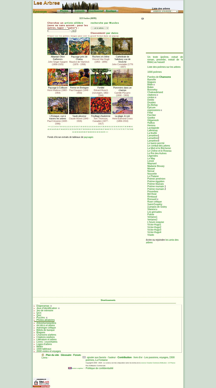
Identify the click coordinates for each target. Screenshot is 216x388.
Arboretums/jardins (46, 323)
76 (123, 129)
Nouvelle (152, 173)
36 (121, 126)
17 (79, 126)
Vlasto (150, 235)
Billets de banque (45, 330)
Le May (151, 158)
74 (119, 129)
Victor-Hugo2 (154, 227)
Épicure (151, 107)
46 (57, 129)
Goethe (151, 118)
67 (103, 129)
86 (84, 132)
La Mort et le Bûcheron (159, 148)
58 (84, 129)
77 (126, 129)
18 (81, 126)
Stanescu (152, 209)
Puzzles (40, 317)
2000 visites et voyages (48, 351)
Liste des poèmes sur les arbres (163, 67)
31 (110, 126)
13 (70, 126)
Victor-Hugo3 (154, 229)
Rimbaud (152, 196)
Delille (150, 100)
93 (100, 132)
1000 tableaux (43, 349)
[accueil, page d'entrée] (43, 355)
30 (108, 126)
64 (97, 129)
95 (104, 132)
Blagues (40, 332)
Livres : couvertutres (46, 342)
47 (59, 129)
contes (151, 97)
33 (114, 126)
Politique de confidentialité (99, 368)
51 (68, 129)
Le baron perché (155, 143)
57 (81, 129)
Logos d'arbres (44, 344)
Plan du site (52, 355)
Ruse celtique (154, 201)
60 (88, 129)
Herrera (151, 125)
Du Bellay (152, 105)
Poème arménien (156, 178)
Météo (39, 346)
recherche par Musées (105, 23)
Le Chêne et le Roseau (159, 151)
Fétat (150, 112)
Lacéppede (153, 128)
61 (90, 129)
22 (90, 126)
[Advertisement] (164, 33)
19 (83, 126)
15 (75, 126)
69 (108, 129)
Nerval (150, 171)
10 (64, 126)
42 (48, 129)
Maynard (151, 163)
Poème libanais (155, 184)
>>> (107, 132)
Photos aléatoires (45, 320)
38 (125, 126)
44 (53, 129)
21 (88, 126)
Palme (150, 214)
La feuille (152, 133)
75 (121, 129)
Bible (150, 84)
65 (99, 129)
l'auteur (112, 357)
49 (64, 129)
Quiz (38, 315)
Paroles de (159, 77)
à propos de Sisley (157, 207)
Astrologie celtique (46, 327)
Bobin (150, 87)
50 (66, 129)
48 (62, 129)
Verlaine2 (152, 219)
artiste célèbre (74, 23)
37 (123, 126)
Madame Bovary (155, 166)
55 (77, 129)
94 (102, 132)
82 (75, 132)
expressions (154, 110)
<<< (49, 126)
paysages (88, 137)
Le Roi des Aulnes (156, 153)
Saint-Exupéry (154, 204)
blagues (151, 82)
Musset (151, 168)
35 (119, 126)
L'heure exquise (155, 222)
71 (112, 129)
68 (106, 129)
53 (73, 129)
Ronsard (152, 199)
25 (97, 126)
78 (128, 129)
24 (94, 126)
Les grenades (154, 212)
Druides (151, 102)
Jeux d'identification (46, 308)
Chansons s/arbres (46, 334)
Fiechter (151, 115)
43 (51, 129)
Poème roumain (155, 186)
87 (86, 132)
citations (152, 95)
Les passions (151, 357)
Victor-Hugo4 (154, 232)
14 (72, 126)
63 (95, 129)
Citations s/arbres (45, 337)
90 (93, 132)
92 (97, 132)
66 (101, 129)
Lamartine (152, 135)
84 (80, 132)
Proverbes (152, 191)
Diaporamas (42, 306)
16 (77, 126)
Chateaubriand (155, 92)
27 (101, 126)
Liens (44, 357)
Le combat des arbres (158, 145)
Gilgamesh (153, 120)
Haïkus (151, 122)
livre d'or (138, 357)
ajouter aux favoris (96, 357)
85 (82, 132)
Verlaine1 (152, 217)
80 (132, 129)
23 (92, 126)
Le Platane (153, 176)
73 (117, 129)
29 (105, 126)
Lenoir (150, 161)
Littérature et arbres (46, 339)
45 (55, 129)
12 (68, 126)
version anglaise (76, 368)
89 (91, 132)
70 (110, 129)
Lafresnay (152, 130)
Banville (151, 79)
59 (86, 129)
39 (127, 126)
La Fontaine (101, 360)
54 (75, 129)
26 (99, 126)
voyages (163, 357)
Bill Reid (151, 194)
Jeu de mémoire (44, 310)
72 (114, 129)
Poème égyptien (155, 181)
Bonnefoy (152, 89)
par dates (112, 33)
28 (103, 126)
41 (132, 126)
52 (70, 129)
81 (73, 132)
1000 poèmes (154, 72)
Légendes (152, 156)
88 (89, 132)
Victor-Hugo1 (154, 224)
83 (78, 132)
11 (66, 126)
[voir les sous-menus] (51, 306)
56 (79, 129)
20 (86, 126)
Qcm (38, 313)
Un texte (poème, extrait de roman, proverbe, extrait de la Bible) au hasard (165, 59)
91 (95, 132)
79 (130, 129)
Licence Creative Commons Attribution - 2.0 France (158, 363)
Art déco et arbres (45, 325)
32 (112, 126)
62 (92, 129)
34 (116, 126)
